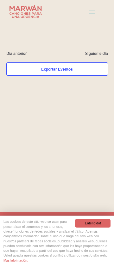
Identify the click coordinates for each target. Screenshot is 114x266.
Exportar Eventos (57, 69)
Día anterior (16, 53)
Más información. (15, 260)
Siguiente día (96, 53)
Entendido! (93, 223)
